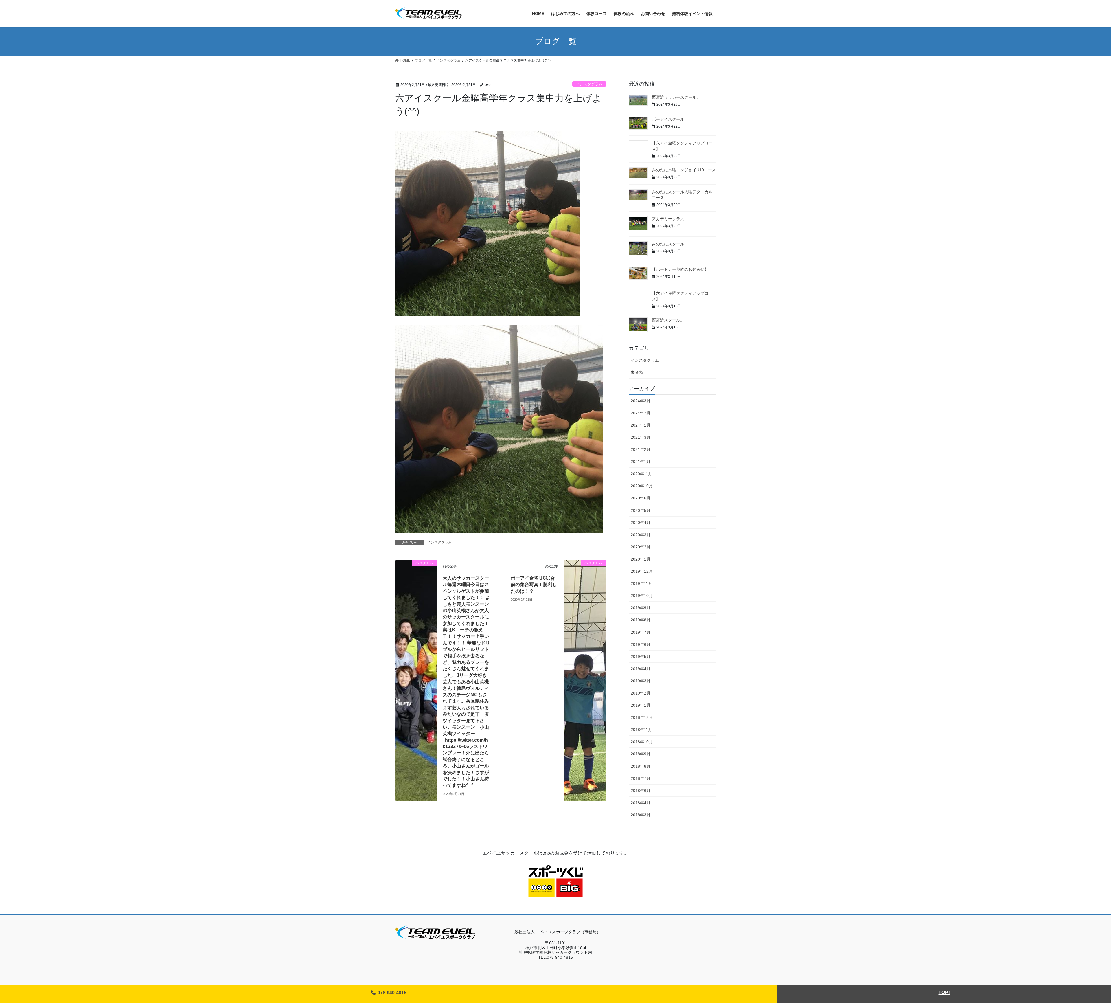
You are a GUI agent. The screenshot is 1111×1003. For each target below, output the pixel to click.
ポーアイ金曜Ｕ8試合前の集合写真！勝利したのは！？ (534, 585)
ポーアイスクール (668, 119)
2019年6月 (640, 644)
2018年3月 (640, 815)
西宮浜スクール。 (668, 320)
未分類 (637, 372)
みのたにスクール (668, 244)
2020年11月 (641, 473)
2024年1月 (640, 425)
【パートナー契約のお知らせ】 (680, 269)
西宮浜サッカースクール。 (676, 97)
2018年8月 (640, 766)
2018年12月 (642, 717)
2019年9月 (640, 607)
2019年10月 (642, 595)
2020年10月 (642, 486)
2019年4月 (640, 668)
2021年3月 (640, 437)
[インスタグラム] (416, 575)
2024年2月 (640, 413)
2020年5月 (640, 510)
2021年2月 (640, 449)
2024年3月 (640, 400)
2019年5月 (640, 656)
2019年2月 (640, 693)
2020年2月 (640, 547)
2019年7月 (640, 632)
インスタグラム (589, 84)
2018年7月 (640, 778)
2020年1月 (640, 559)
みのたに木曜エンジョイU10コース (684, 170)
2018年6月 (640, 790)
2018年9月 (640, 754)
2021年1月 (640, 461)
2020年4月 (640, 522)
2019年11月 (641, 583)
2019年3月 (640, 681)
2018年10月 (642, 741)
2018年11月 (641, 729)
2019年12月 (642, 571)
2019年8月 (640, 620)
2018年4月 (640, 802)
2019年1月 (640, 705)
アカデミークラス (668, 218)
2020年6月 (640, 498)
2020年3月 (640, 534)
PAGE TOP (1082, 968)
